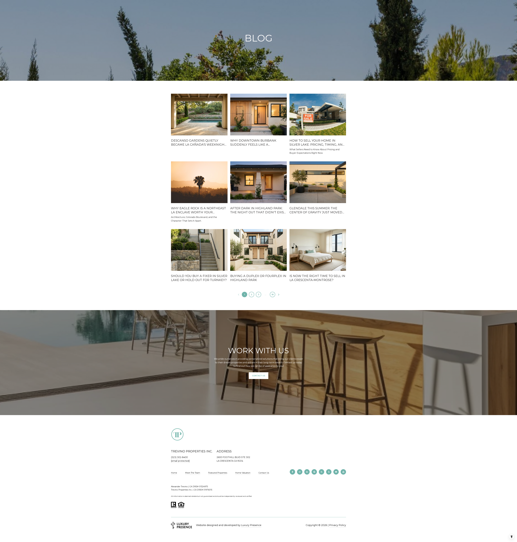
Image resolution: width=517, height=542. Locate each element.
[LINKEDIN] (307, 472)
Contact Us (263, 473)
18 (272, 294)
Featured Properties (217, 473)
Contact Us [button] (258, 375)
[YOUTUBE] (336, 472)
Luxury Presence (251, 525)
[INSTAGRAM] (299, 472)
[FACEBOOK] (292, 472)
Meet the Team (192, 473)
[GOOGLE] (314, 472)
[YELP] (328, 472)
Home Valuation (242, 473)
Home (174, 473)
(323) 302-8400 (179, 457)
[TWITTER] (321, 472)
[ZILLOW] (343, 472)
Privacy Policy (337, 525)
